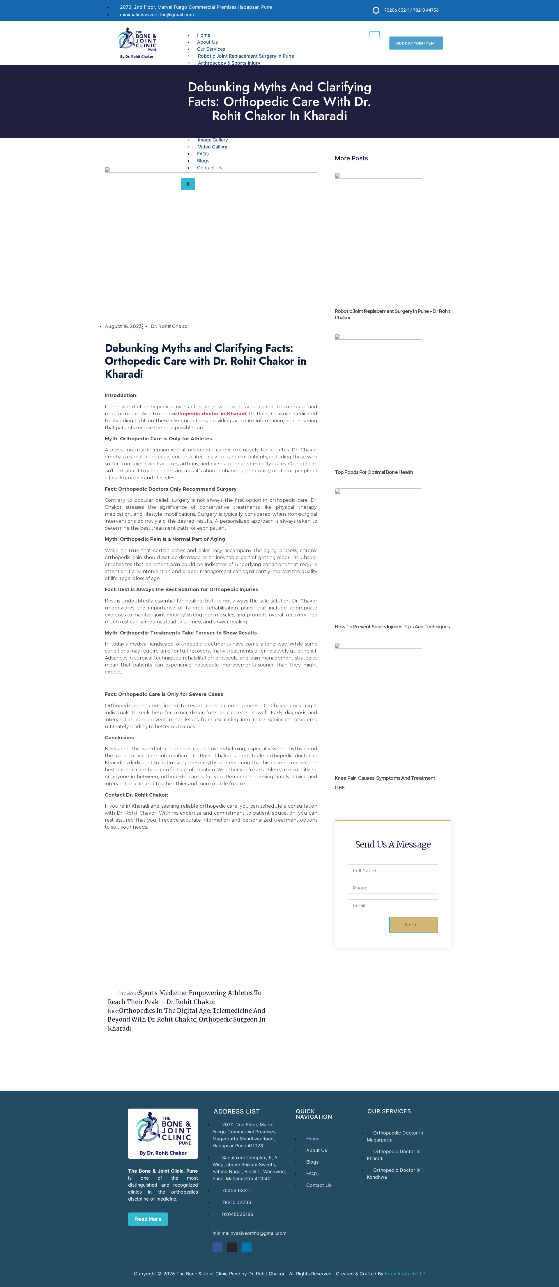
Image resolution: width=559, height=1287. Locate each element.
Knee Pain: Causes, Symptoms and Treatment (385, 778)
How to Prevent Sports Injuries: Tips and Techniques (392, 627)
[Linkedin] (247, 1247)
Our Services (211, 49)
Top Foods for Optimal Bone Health (374, 472)
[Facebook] (217, 1247)
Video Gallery (212, 147)
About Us (207, 42)
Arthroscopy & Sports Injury (229, 63)
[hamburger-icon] (374, 34)
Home (203, 35)
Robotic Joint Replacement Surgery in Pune (246, 56)
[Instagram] (232, 1247)
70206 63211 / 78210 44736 (411, 10)
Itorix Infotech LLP (404, 1274)
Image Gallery (213, 140)
